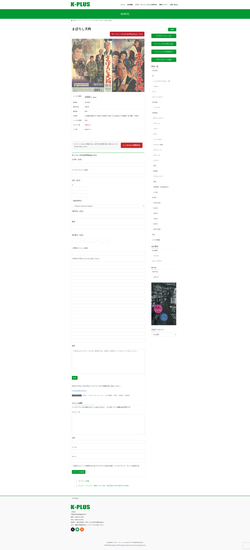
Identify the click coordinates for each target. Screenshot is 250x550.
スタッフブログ (157, 261)
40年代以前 (156, 203)
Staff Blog (155, 271)
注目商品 (127, 395)
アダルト (156, 86)
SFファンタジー (158, 118)
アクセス (156, 256)
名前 (73, 438)
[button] (163, 36)
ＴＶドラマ (156, 107)
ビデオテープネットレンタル (95, 395)
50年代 (155, 208)
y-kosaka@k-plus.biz (79, 391)
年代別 (115, 395)
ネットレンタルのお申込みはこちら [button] (127, 34)
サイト (74, 456)
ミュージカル (157, 139)
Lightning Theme (124, 545)
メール (74, 447)
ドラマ (155, 129)
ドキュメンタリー (157, 97)
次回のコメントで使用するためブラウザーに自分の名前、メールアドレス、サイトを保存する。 (107, 466)
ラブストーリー (158, 176)
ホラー (155, 134)
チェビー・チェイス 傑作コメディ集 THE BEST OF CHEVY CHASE (103, 486)
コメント (76, 412)
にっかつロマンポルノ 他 (161, 81)
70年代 (155, 218)
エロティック (157, 150)
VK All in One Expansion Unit (138, 545)
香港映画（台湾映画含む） (161, 187)
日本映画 (121, 395)
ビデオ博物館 (108, 395)
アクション (156, 123)
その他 (155, 192)
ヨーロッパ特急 (83, 481)
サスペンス (156, 155)
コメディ (156, 160)
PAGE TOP (242, 531)
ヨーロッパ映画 (158, 144)
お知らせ (156, 277)
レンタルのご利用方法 (131, 145)
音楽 (153, 234)
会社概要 (155, 250)
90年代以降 (156, 229)
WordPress (114, 545)
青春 (154, 181)
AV (153, 76)
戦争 (154, 166)
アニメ (154, 91)
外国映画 (155, 113)
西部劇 (155, 171)
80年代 (155, 224)
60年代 (85, 395)
